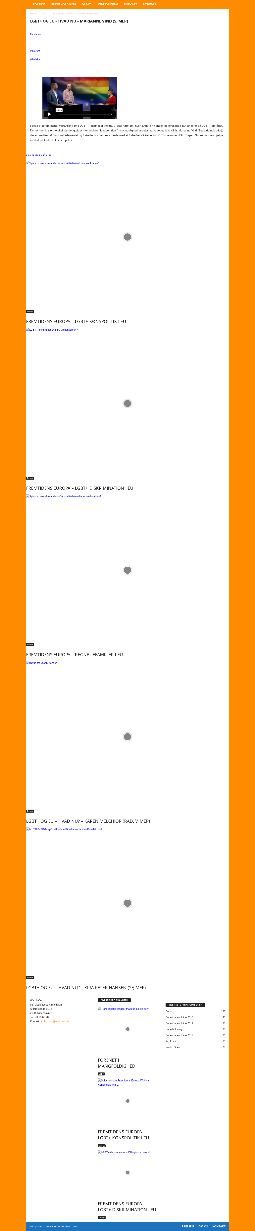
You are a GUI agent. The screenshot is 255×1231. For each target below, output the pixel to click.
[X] (40, 1025)
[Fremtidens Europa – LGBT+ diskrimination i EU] (127, 403)
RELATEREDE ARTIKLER (38, 155)
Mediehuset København (57, 1226)
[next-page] (29, 995)
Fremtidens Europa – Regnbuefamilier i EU (74, 654)
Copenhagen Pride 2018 (179, 1017)
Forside (39, 4)
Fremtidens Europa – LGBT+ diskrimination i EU (79, 488)
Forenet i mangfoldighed (116, 1063)
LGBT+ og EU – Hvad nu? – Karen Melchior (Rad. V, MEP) (88, 821)
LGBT (101, 1073)
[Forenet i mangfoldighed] (128, 1029)
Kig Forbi (171, 1041)
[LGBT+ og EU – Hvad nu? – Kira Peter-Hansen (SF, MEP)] (127, 903)
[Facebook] (32, 1025)
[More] (127, 66)
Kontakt (219, 1226)
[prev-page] (27, 995)
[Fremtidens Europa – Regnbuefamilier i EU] (127, 570)
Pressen (188, 1226)
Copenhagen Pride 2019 (179, 1023)
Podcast (130, 4)
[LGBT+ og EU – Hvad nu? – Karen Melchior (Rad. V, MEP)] (127, 737)
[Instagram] (36, 1025)
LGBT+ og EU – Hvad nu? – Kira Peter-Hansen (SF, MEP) (86, 987)
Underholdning (63, 4)
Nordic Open (173, 1047)
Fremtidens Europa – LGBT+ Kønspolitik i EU (76, 321)
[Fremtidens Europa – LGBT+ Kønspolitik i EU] (127, 237)
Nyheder (149, 4)
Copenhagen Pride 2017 (179, 1035)
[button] (223, 4)
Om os (203, 1226)
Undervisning (107, 4)
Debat (86, 4)
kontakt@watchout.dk (56, 1021)
